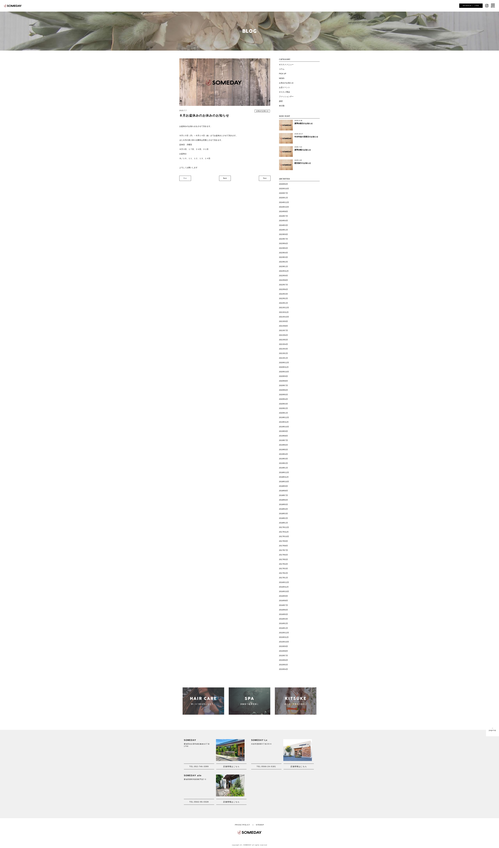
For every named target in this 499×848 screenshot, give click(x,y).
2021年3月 (283, 349)
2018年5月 (283, 504)
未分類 (281, 106)
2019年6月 (283, 445)
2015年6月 (283, 660)
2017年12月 (284, 527)
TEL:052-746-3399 (199, 766)
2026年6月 (283, 184)
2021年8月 (283, 326)
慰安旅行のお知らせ (302, 163)
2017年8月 (283, 546)
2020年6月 (283, 390)
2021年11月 (284, 312)
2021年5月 (283, 340)
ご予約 (471, 5)
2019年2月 (283, 463)
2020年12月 (284, 363)
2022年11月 (284, 271)
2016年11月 (284, 587)
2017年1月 (283, 578)
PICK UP (282, 74)
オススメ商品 (284, 92)
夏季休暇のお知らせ (302, 150)
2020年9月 (283, 376)
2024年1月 (283, 230)
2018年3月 (283, 513)
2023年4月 (283, 253)
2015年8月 (283, 651)
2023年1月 (283, 266)
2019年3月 (283, 459)
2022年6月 (283, 289)
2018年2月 (283, 518)
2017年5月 (283, 559)
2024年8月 (283, 211)
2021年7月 (283, 330)
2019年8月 (283, 436)
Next (265, 178)
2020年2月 (283, 408)
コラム (281, 69)
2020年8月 (283, 381)
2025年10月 (284, 189)
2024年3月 (283, 225)
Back (225, 178)
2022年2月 (283, 298)
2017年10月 (284, 536)
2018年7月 (283, 495)
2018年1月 (283, 523)
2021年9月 (283, 321)
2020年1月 (283, 413)
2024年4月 (283, 221)
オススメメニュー (286, 64)
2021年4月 (283, 344)
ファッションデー (286, 96)
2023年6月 (283, 243)
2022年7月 (283, 285)
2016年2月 (283, 623)
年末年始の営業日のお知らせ (306, 137)
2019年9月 (283, 431)
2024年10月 (284, 207)
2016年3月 (283, 619)
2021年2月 (283, 353)
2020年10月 (284, 372)
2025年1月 (283, 198)
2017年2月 (283, 573)
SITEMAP (260, 825)
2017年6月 (283, 555)
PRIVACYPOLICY (242, 825)
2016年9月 (283, 596)
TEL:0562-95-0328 (199, 802)
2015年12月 (284, 633)
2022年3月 (283, 294)
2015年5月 (283, 665)
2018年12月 (284, 472)
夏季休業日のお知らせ (303, 123)
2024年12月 (284, 202)
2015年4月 (283, 669)
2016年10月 (284, 591)
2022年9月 (283, 276)
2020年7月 (283, 385)
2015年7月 (283, 655)
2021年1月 (283, 358)
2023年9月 (283, 234)
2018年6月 (283, 500)
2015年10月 (284, 642)
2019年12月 (284, 417)
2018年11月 (284, 477)
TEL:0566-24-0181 (266, 766)
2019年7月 (283, 440)
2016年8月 (283, 600)
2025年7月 (283, 193)
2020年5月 (283, 395)
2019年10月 (284, 427)
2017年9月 (283, 541)
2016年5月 (283, 614)
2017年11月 (284, 532)
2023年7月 (283, 239)
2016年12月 (284, 582)
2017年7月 (283, 550)
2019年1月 (283, 468)
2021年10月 (284, 317)
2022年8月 (283, 280)
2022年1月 (283, 303)
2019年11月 (284, 422)
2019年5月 (283, 450)
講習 (281, 101)
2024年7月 (283, 216)
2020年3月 (283, 404)
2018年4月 (283, 509)
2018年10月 (284, 482)
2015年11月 (284, 637)
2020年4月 (283, 399)
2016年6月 (283, 610)
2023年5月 (283, 248)
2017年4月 (283, 564)
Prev (185, 178)
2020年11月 (284, 367)
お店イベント (284, 87)
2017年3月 (283, 569)
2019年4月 (283, 454)
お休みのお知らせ (262, 111)
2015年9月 (283, 646)
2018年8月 (283, 491)
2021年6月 (283, 335)
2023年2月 (283, 262)
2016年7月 (283, 605)
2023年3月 (283, 257)
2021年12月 (284, 308)
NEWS (281, 78)
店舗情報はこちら (231, 766)
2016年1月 (283, 628)
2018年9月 (283, 486)
